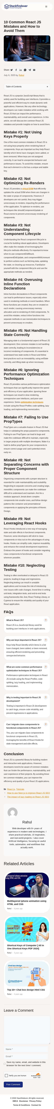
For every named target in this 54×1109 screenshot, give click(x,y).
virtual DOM (27, 189)
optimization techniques (31, 402)
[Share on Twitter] (11, 70)
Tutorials (20, 789)
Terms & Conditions (21, 1105)
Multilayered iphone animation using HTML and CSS (26, 902)
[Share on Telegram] (29, 70)
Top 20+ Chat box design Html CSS (26, 990)
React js (11, 789)
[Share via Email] (34, 70)
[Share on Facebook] (16, 70)
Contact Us (36, 1105)
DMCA (15, 1101)
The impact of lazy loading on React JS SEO (28, 797)
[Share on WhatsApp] (25, 70)
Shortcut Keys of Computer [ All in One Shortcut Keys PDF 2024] (25, 947)
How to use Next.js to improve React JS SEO (28, 793)
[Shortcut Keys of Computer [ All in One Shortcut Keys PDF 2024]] (27, 929)
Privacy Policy (35, 1101)
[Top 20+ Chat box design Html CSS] (27, 973)
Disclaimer (23, 1101)
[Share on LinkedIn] (20, 70)
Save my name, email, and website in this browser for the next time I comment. (26, 1064)
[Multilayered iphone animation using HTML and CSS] (27, 885)
